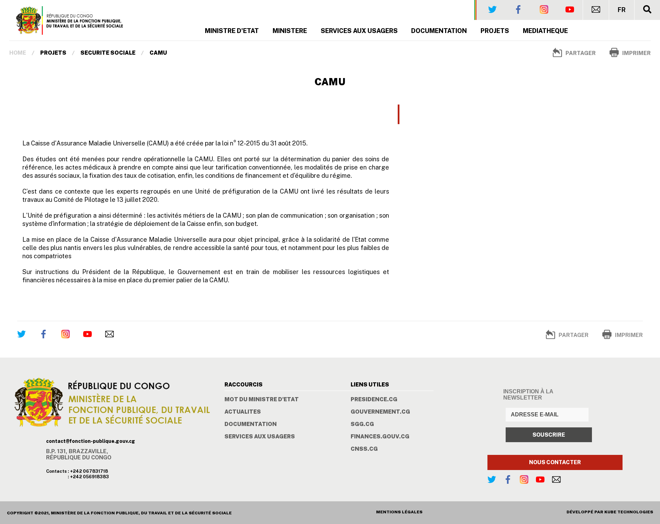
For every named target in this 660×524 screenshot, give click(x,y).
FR (622, 10)
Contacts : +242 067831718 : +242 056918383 (77, 474)
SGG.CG (362, 424)
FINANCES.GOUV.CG (380, 436)
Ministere (290, 30)
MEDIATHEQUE (545, 30)
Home (17, 53)
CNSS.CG (364, 449)
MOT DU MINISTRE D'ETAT (261, 399)
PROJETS (495, 30)
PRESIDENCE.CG (374, 399)
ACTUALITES (242, 412)
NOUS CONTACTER (555, 462)
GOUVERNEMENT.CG (380, 412)
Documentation (439, 30)
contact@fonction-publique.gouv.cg (90, 441)
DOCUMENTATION (250, 424)
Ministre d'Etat (232, 30)
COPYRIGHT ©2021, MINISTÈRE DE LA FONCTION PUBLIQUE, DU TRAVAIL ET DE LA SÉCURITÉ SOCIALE (119, 513)
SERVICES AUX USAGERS (359, 30)
